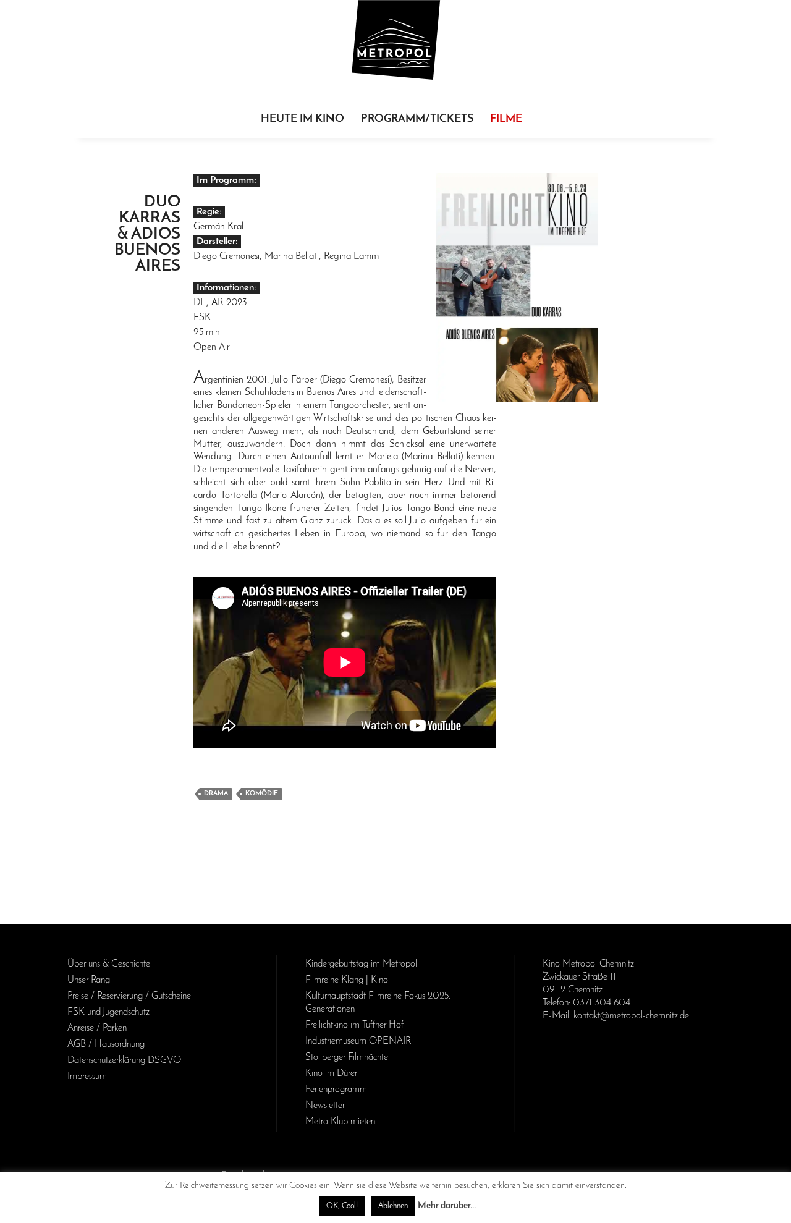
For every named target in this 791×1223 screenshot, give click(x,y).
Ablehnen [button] (393, 1206)
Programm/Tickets (417, 119)
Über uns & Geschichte (108, 964)
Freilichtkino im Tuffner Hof (354, 1025)
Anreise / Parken (97, 1028)
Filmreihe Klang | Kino (346, 980)
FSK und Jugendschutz (108, 1012)
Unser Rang (88, 980)
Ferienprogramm (336, 1089)
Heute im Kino (302, 119)
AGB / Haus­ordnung (106, 1044)
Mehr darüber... (447, 1206)
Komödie (261, 793)
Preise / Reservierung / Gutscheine (129, 996)
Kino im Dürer (331, 1073)
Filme (506, 119)
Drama (216, 793)
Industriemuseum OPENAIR (358, 1041)
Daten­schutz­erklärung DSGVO (124, 1060)
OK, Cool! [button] (342, 1206)
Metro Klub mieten (340, 1122)
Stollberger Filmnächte (346, 1057)
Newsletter (325, 1106)
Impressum (87, 1076)
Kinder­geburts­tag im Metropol (361, 964)
